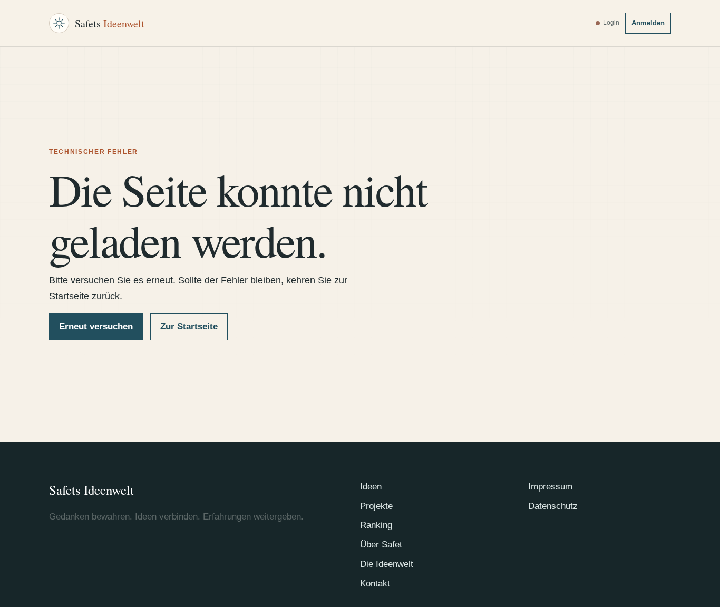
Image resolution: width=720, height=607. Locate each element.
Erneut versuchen (96, 326)
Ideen (371, 487)
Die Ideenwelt (386, 564)
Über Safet (381, 545)
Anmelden (648, 23)
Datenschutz (553, 506)
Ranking (376, 525)
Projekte (376, 506)
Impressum (550, 487)
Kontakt (375, 584)
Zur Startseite (189, 326)
